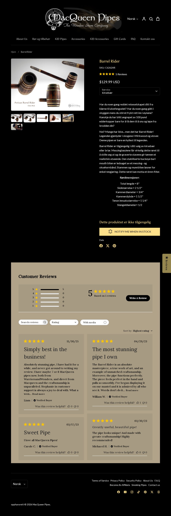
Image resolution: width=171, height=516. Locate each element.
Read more (38, 393)
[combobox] (64, 322)
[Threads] (158, 492)
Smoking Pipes (139, 484)
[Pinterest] (145, 492)
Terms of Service (100, 480)
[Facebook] (118, 492)
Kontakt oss (147, 39)
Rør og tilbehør (41, 39)
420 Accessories (99, 39)
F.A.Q (157, 480)
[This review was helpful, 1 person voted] (138, 402)
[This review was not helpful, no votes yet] (75, 406)
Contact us (154, 484)
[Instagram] (132, 492)
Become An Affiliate (120, 484)
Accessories (78, 39)
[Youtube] (125, 492)
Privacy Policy (117, 480)
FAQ (133, 39)
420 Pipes (60, 39)
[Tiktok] (138, 492)
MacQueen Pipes (41, 504)
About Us (21, 39)
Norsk (131, 19)
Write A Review (138, 298)
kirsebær (107, 92)
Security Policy (133, 480)
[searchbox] (30, 322)
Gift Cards (120, 39)
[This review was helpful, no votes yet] (69, 406)
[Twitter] (152, 492)
